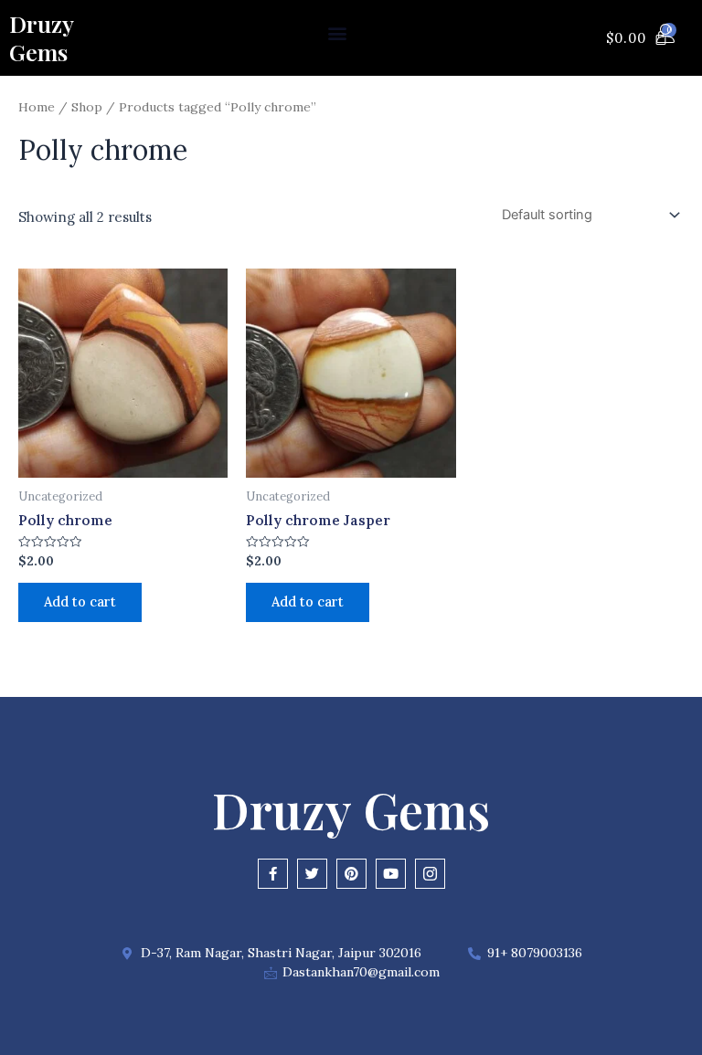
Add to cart (80, 601)
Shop (86, 107)
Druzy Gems (41, 37)
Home (36, 107)
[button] (338, 33)
